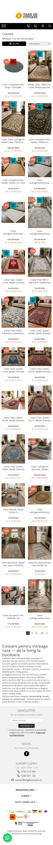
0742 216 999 (28, 771)
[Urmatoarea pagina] (47, 633)
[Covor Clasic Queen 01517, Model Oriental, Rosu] (40, 400)
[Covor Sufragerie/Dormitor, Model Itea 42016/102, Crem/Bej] (40, 596)
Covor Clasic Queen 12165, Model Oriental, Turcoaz (13, 370)
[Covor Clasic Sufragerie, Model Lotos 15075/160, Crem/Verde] (13, 119)
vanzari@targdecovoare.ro (28, 779)
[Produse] (4, 26)
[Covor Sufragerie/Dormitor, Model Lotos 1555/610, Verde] (40, 494)
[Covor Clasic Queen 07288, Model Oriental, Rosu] (40, 312)
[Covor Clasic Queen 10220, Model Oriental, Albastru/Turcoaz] (13, 449)
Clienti (25, 795)
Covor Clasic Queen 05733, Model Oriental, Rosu (40, 370)
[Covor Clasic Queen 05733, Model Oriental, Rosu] (40, 356)
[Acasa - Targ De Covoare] (26, 16)
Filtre (15, 43)
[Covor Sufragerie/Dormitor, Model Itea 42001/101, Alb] (13, 212)
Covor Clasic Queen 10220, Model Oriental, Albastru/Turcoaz (13, 468)
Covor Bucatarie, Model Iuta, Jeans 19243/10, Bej (13, 564)
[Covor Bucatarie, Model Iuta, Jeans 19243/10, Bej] (13, 543)
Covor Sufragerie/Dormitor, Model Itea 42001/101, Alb (13, 232)
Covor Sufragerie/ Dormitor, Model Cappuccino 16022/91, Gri (40, 468)
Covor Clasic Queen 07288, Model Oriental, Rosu (40, 332)
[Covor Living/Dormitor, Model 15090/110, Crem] (13, 166)
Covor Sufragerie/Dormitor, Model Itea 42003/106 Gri (39, 232)
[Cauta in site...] (49, 26)
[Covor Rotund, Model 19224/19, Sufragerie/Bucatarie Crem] (13, 495)
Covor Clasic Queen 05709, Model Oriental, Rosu (13, 419)
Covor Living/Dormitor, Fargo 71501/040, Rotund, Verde (13, 86)
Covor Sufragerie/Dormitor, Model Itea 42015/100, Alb (40, 181)
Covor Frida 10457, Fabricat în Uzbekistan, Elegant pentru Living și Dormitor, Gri (13, 332)
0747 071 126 (28, 775)
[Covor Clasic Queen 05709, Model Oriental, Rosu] (13, 400)
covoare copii (19, 699)
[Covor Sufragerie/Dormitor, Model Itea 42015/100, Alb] (40, 166)
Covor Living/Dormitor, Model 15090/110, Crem (13, 181)
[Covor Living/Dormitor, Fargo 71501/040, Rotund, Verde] (13, 66)
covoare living (35, 696)
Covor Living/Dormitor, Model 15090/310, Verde (40, 141)
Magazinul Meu (25, 789)
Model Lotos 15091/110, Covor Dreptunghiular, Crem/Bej (39, 86)
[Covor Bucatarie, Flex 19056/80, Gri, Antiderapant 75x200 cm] (13, 595)
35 (42, 633)
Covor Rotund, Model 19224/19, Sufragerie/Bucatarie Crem (13, 511)
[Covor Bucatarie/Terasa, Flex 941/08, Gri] (40, 543)
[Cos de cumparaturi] (43, 26)
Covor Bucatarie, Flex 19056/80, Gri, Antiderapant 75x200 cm (13, 617)
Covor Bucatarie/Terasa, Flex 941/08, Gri (40, 564)
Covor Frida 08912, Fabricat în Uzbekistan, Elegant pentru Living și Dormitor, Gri (39, 281)
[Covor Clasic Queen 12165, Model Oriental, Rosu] (13, 262)
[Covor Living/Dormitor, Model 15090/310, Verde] (40, 119)
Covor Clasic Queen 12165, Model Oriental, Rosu (13, 281)
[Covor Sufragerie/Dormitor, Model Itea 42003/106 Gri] (40, 212)
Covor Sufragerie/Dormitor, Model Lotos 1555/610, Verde (40, 511)
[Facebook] (26, 753)
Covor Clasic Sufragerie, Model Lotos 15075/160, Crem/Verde (13, 141)
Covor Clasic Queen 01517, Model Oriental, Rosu (40, 419)
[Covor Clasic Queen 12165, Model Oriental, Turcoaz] (13, 356)
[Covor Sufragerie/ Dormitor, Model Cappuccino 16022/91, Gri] (40, 449)
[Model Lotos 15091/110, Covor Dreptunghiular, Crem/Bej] (40, 66)
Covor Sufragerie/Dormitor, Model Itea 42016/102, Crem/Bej (40, 617)
